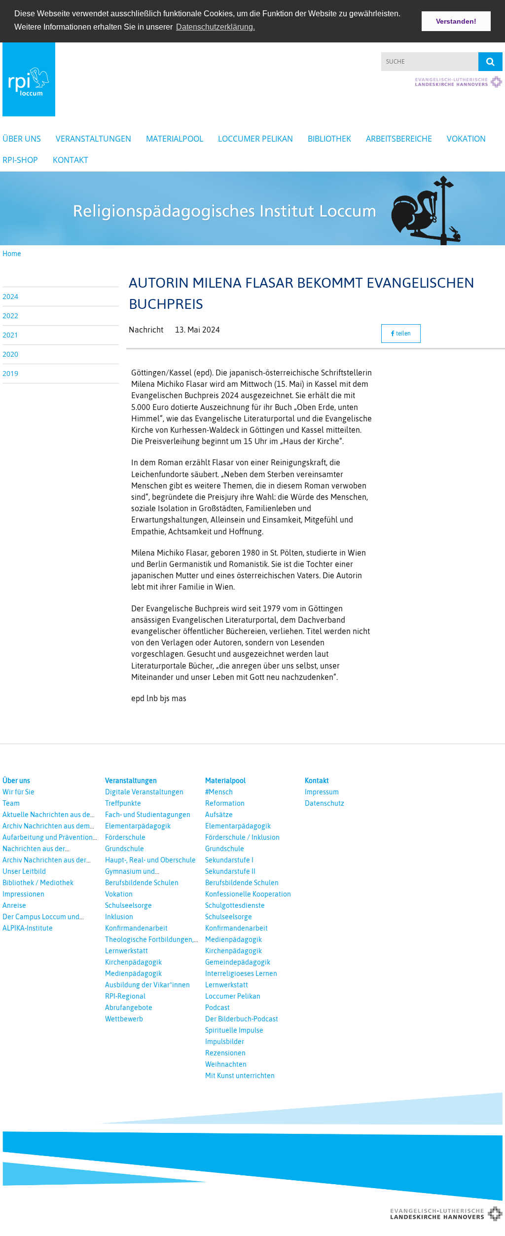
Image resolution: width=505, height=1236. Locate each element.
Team (11, 803)
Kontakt (70, 159)
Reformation (225, 803)
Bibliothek (329, 138)
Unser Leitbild (24, 871)
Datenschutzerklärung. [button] (215, 27)
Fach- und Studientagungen (147, 815)
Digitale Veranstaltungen (144, 792)
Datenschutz (324, 803)
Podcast (217, 1007)
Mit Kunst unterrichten (240, 1076)
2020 (10, 354)
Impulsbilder (224, 1042)
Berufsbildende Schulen (142, 883)
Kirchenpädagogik (133, 962)
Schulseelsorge (128, 905)
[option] (252, 208)
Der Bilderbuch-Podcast (241, 1019)
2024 (10, 296)
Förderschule (125, 837)
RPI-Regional (125, 996)
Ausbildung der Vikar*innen (147, 985)
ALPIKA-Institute (27, 928)
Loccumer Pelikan (255, 138)
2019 (10, 373)
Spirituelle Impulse (234, 1030)
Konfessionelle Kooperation (248, 894)
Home (11, 254)
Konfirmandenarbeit (136, 928)
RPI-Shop (20, 159)
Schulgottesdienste (235, 905)
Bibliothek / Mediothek (37, 883)
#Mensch (219, 792)
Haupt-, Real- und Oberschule (150, 860)
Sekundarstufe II (230, 871)
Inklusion (119, 917)
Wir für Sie (18, 792)
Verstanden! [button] (456, 21)
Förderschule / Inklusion (242, 837)
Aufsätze (219, 815)
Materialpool (174, 138)
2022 (10, 315)
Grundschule (124, 849)
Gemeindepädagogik (237, 962)
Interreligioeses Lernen (241, 973)
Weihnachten (226, 1064)
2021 (10, 334)
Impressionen (23, 894)
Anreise (14, 905)
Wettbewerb (124, 1019)
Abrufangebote (128, 1007)
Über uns (21, 138)
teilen (403, 333)
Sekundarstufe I (229, 860)
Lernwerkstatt (126, 951)
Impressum (322, 792)
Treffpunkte (123, 803)
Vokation (466, 138)
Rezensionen (225, 1053)
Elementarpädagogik (138, 826)
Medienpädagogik (133, 973)
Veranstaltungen (93, 138)
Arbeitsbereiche (399, 138)
